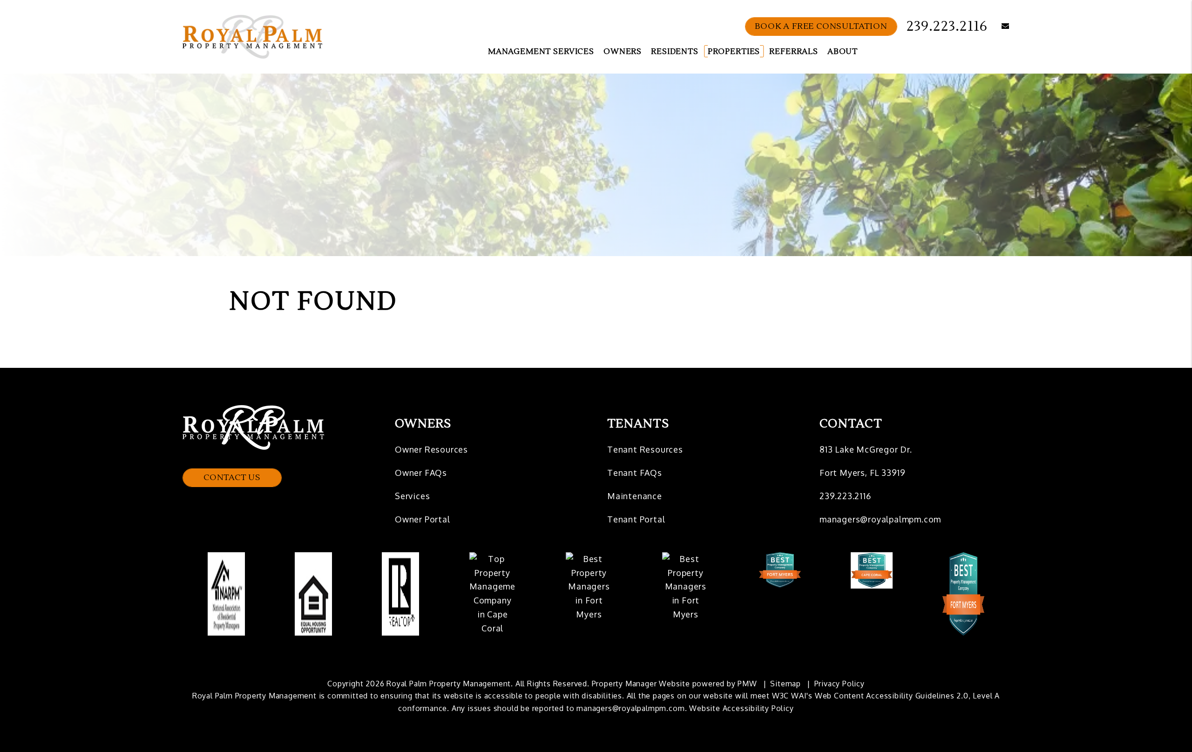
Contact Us (232, 477)
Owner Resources (431, 449)
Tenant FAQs (634, 472)
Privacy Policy (839, 683)
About (842, 52)
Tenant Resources (645, 449)
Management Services (541, 52)
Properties (734, 52)
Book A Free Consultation (821, 26)
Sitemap (785, 683)
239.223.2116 (947, 26)
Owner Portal (422, 519)
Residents (674, 52)
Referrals (793, 52)
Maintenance (634, 496)
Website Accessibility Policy (741, 708)
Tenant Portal (636, 519)
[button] (998, 26)
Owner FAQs (421, 472)
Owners (622, 52)
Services (412, 496)
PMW (747, 683)
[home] (252, 36)
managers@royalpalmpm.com (880, 519)
